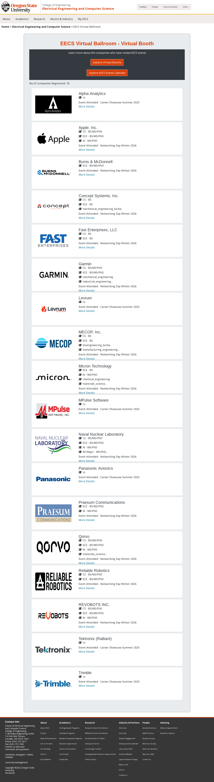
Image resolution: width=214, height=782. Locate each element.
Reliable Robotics (94, 570)
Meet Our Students (150, 749)
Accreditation (45, 759)
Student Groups (149, 738)
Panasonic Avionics (96, 468)
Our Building (45, 749)
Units (185, 7)
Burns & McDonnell (96, 162)
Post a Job (123, 733)
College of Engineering (56, 5)
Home (5, 26)
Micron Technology (95, 366)
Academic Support (167, 733)
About (6, 19)
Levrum (85, 298)
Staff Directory (148, 733)
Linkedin (9, 757)
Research (39, 19)
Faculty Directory (149, 728)
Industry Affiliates (125, 754)
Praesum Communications (102, 502)
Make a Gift (123, 765)
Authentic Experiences (68, 744)
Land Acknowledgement (16, 762)
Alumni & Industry (61, 19)
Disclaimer (10, 773)
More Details (87, 106)
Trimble (85, 673)
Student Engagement (127, 738)
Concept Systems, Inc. (99, 196)
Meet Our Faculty (149, 744)
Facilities (143, 7)
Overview (123, 728)
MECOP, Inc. (90, 332)
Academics (22, 19)
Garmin (85, 264)
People (155, 7)
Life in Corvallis (46, 744)
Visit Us (43, 754)
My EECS (83, 19)
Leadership (63, 759)
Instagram (20, 754)
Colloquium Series (92, 744)
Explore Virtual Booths (107, 62)
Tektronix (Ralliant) (95, 639)
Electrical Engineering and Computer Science (78, 8)
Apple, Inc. (88, 128)
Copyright (9, 767)
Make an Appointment (169, 728)
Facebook (9, 754)
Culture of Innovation (67, 749)
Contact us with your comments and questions (17, 748)
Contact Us (123, 775)
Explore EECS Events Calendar (107, 73)
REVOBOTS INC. (94, 604)
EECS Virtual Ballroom (87, 26)
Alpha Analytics (92, 93)
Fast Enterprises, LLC (98, 230)
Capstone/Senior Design (128, 759)
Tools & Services (170, 7)
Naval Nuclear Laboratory (101, 434)
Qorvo (84, 536)
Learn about (125, 749)
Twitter (29, 754)
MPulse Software (94, 400)
